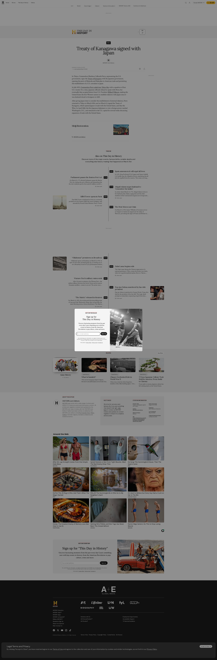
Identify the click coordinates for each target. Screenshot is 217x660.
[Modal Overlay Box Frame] (108, 330)
